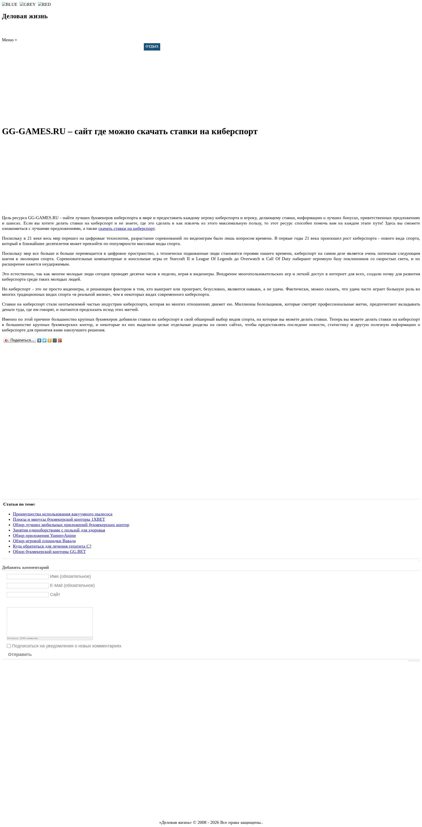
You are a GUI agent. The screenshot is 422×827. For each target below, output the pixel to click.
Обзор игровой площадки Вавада (44, 540)
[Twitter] (44, 340)
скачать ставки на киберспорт (126, 228)
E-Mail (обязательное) (72, 585)
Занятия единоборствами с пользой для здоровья (59, 530)
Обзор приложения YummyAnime (44, 535)
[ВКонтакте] (39, 340)
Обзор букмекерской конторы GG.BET (49, 551)
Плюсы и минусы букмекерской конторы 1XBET (59, 519)
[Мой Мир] (54, 340)
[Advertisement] (211, 85)
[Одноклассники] (49, 340)
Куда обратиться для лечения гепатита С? (52, 546)
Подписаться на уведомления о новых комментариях (66, 645)
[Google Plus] (60, 340)
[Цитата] (16, 603)
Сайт (55, 594)
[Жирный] (9, 603)
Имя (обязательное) (70, 576)
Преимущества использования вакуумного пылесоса (62, 513)
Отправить (20, 654)
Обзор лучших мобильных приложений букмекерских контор (71, 524)
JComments (414, 661)
